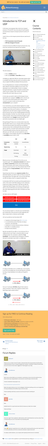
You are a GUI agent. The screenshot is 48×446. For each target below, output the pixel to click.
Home (9, 17)
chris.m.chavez (12, 413)
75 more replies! (8, 438)
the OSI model (24, 220)
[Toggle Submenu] (34, 34)
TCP (7, 348)
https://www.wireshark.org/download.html (12, 384)
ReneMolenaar (12, 370)
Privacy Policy (34, 443)
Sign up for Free (9, 330)
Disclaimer (27, 443)
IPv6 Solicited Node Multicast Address (11, 342)
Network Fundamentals (14, 17)
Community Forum (38, 438)
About (44, 443)
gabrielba (11, 399)
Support (39, 443)
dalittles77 (11, 358)
